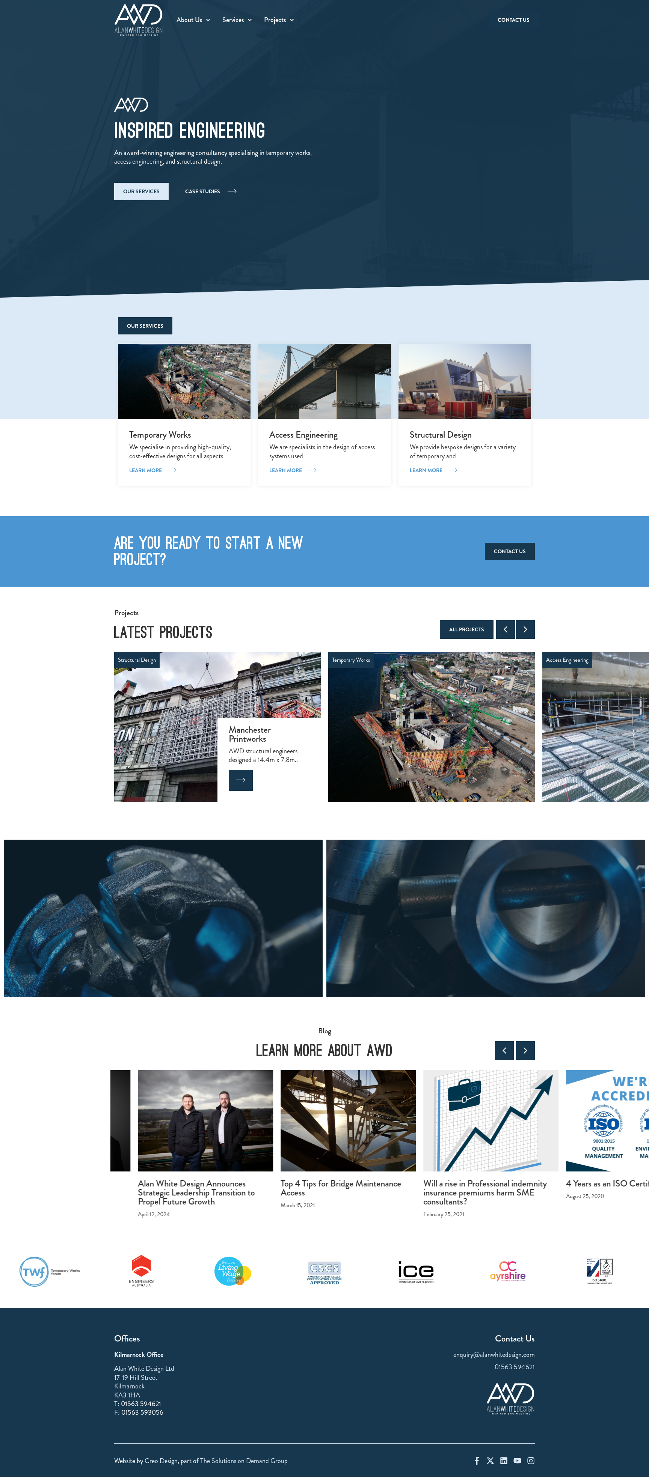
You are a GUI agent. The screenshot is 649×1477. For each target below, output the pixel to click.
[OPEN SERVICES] (250, 20)
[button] (505, 629)
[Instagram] (531, 1461)
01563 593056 (142, 1412)
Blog (324, 1030)
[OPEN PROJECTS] (292, 20)
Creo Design (161, 1461)
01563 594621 (141, 1404)
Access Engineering (353, 660)
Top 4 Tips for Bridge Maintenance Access (317, 1188)
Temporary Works (137, 660)
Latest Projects (163, 632)
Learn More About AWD (325, 1050)
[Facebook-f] (477, 1461)
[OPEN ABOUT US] (208, 20)
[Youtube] (517, 1461)
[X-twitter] (490, 1461)
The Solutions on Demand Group (244, 1461)
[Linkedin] (504, 1461)
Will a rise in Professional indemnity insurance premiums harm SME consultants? (461, 1192)
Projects (126, 612)
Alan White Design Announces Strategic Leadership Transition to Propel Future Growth (172, 1192)
